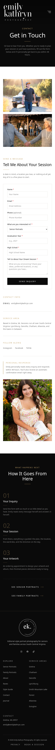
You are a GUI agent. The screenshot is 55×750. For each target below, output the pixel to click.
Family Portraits (9, 672)
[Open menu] (49, 12)
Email (10, 201)
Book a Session (34, 744)
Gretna (32, 666)
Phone (14, 212)
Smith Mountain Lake (38, 689)
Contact (6, 695)
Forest (31, 695)
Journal (6, 701)
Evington (33, 706)
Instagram (7, 348)
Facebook (19, 348)
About (5, 678)
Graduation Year (15, 236)
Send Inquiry (27, 281)
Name (10, 189)
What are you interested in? (19, 224)
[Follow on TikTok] (33, 651)
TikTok (28, 348)
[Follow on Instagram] (21, 651)
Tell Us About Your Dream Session (22, 259)
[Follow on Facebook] (27, 651)
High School (13, 247)
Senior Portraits (9, 666)
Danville (32, 678)
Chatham (33, 672)
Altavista (32, 701)
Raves (5, 683)
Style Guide (8, 689)
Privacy (15, 744)
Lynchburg (33, 683)
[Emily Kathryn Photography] (17, 12)
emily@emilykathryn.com (22, 303)
